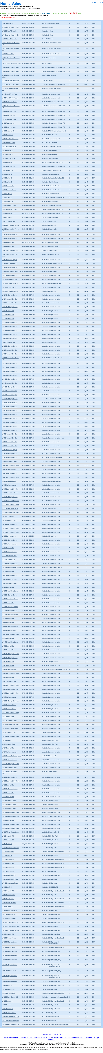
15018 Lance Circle (8, 158)
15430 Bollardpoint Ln (9, 595)
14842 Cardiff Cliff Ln (9, 94)
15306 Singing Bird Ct (9, 263)
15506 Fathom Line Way (10, 685)
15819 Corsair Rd (8, 934)
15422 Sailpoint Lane (9, 555)
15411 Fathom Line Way (10, 512)
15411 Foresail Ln (8, 516)
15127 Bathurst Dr (8, 213)
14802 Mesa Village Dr (9, 39)
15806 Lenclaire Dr (8, 895)
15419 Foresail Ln (8, 548)
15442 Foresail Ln (8, 622)
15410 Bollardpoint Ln (9, 497)
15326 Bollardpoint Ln (9, 346)
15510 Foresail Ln (8, 716)
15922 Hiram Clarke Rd (10, 997)
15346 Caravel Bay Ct (9, 395)
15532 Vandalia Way (9, 804)
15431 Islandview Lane (10, 607)
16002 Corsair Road (9, 1013)
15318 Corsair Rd (8, 311)
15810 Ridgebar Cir (8, 914)
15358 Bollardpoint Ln (9, 430)
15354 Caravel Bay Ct (9, 418)
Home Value (10, 4)
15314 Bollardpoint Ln (9, 295)
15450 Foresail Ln (8, 646)
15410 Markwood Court (10, 508)
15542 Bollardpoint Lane (10, 824)
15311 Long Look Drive (10, 291)
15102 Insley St (7, 174)
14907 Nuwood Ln (8, 115)
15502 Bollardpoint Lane (10, 654)
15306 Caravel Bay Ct (9, 260)
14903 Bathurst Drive (9, 102)
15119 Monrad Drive (9, 205)
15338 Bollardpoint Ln (9, 371)
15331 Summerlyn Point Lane (10, 358)
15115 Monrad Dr (8, 186)
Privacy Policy (46, 1034)
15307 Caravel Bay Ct (9, 267)
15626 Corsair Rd (8, 840)
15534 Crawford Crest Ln (10, 816)
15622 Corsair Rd (8, 836)
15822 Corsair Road (9, 947)
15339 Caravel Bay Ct (9, 375)
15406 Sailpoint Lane (9, 485)
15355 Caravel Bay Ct (9, 426)
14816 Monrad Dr (8, 54)
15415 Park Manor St (9, 536)
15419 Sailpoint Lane (9, 552)
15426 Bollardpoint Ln (9, 575)
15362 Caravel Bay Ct (9, 446)
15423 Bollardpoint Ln (9, 563)
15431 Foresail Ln (8, 603)
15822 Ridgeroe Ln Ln (9, 951)
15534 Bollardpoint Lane (10, 812)
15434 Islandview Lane (10, 614)
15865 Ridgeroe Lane (9, 976)
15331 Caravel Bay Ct (9, 354)
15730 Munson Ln (8, 871)
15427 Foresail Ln (8, 587)
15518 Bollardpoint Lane (10, 764)
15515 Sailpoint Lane (9, 760)
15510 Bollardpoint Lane (10, 701)
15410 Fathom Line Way (10, 504)
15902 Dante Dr (7, 985)
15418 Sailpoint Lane (9, 544)
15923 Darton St (7, 1001)
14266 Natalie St (7, 23)
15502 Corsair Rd (8, 661)
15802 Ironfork (7, 887)
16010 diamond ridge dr (10, 1020)
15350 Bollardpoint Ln (9, 406)
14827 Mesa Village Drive (10, 80)
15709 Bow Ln (7, 844)
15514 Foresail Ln (8, 748)
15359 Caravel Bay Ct (9, 442)
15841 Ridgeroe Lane (9, 959)
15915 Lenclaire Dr (8, 993)
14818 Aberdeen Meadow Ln (10, 58)
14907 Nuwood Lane (9, 111)
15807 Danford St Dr (9, 902)
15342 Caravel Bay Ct (9, 383)
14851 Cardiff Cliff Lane (10, 98)
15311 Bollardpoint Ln (9, 279)
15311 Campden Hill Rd (10, 283)
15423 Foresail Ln (8, 571)
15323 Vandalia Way (9, 342)
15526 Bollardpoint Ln (9, 789)
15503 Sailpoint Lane (9, 681)
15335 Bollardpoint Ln (9, 367)
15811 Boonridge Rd (9, 918)
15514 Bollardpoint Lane (10, 736)
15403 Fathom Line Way (10, 465)
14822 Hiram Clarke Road (10, 67)
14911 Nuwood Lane (9, 119)
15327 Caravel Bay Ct (9, 350)
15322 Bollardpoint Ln (9, 330)
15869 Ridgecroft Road (10, 981)
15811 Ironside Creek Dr (10, 922)
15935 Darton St (7, 1009)
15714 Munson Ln (8, 859)
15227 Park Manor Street (10, 225)
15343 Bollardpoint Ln (9, 387)
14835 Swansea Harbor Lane (10, 89)
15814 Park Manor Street (10, 930)
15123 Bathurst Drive (9, 209)
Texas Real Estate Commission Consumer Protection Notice (27, 1038)
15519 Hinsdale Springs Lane (10, 772)
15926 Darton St (7, 1005)
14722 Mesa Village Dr (9, 31)
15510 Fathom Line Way (10, 712)
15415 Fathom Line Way (10, 532)
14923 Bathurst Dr (8, 131)
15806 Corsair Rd (8, 891)
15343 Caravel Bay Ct (9, 391)
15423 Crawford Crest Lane (11, 567)
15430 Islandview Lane (10, 599)
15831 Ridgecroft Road (10, 955)
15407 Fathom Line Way (10, 489)
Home (101, 2)
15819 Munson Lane (9, 938)
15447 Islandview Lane (10, 642)
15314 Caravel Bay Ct (9, 299)
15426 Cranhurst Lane (9, 579)
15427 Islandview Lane (10, 591)
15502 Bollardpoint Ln (9, 658)
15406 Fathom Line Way (10, 477)
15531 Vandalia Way (9, 800)
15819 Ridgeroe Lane (9, 942)
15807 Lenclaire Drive (9, 910)
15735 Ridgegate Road (10, 879)
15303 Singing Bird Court (11, 250)
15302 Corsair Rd (8, 242)
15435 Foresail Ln (8, 618)
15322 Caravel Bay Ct (9, 334)
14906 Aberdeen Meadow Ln (10, 106)
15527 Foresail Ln (8, 797)
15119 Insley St (7, 194)
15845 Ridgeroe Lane (9, 965)
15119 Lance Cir (7, 201)
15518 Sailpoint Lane (9, 767)
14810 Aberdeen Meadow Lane (10, 43)
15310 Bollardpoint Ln (9, 275)
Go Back (95, 2)
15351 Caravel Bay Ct (9, 414)
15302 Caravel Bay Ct (9, 234)
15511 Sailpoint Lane (9, 732)
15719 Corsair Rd (8, 863)
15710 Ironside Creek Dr (10, 848)
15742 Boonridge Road (10, 883)
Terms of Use (56, 1034)
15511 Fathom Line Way (10, 724)
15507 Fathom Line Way (10, 693)
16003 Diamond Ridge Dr (10, 1016)
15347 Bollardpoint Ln (9, 399)
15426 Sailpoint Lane (9, 583)
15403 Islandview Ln (9, 469)
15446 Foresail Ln (8, 638)
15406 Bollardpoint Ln (9, 473)
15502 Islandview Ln (9, 669)
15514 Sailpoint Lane (9, 752)
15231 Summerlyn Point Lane (10, 229)
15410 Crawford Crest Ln (10, 501)
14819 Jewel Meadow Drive (11, 63)
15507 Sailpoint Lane (9, 697)
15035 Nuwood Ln (8, 166)
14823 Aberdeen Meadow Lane (10, 75)
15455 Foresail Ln (8, 650)
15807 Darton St (7, 906)
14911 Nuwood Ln (8, 123)
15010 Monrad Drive (9, 146)
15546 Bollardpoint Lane (10, 828)
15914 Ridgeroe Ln (8, 989)
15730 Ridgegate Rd (9, 875)
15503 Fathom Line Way (10, 673)
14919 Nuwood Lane (9, 127)
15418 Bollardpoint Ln (9, 540)
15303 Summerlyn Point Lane (10, 255)
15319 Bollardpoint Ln (9, 322)
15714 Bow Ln (7, 855)
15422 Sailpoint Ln (8, 559)
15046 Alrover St (7, 170)
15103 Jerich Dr (7, 182)
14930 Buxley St (7, 135)
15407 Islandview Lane (10, 493)
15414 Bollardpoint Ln (9, 524)
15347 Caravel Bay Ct (9, 402)
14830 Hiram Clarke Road (10, 84)
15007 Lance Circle (8, 142)
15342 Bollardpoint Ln (9, 379)
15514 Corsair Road (9, 744)
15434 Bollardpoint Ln (9, 610)
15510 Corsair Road (9, 705)
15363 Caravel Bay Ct (9, 450)
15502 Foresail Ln (8, 665)
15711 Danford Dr (8, 851)
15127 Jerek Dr (7, 217)
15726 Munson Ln (8, 867)
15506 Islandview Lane (10, 689)
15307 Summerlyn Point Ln (11, 271)
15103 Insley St (7, 178)
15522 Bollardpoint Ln (9, 777)
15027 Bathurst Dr (8, 162)
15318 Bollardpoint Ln (9, 307)
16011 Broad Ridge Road (10, 1024)
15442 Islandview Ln (9, 630)
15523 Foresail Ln (8, 785)
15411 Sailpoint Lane (9, 520)
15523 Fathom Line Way (10, 781)
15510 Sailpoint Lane (9, 720)
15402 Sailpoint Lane (9, 461)
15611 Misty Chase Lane (10, 832)
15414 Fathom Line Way (10, 528)
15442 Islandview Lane (10, 626)
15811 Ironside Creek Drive (11, 926)
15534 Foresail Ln (8, 820)
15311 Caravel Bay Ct (9, 287)
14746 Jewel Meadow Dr (10, 35)
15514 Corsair (6, 740)
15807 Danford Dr (8, 899)
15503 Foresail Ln (8, 677)
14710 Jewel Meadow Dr (10, 27)
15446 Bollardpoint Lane (10, 634)
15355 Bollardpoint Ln (9, 422)
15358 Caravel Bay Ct (9, 434)
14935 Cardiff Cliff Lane (10, 139)
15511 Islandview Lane (10, 728)
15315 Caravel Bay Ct (9, 303)
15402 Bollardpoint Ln (9, 453)
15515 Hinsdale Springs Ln (11, 756)
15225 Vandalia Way (9, 221)
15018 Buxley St (7, 150)
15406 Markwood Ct (9, 481)
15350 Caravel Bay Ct (9, 410)
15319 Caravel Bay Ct (9, 326)
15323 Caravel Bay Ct (9, 338)
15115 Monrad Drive (9, 190)
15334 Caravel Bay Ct (9, 363)
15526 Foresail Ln (8, 793)
